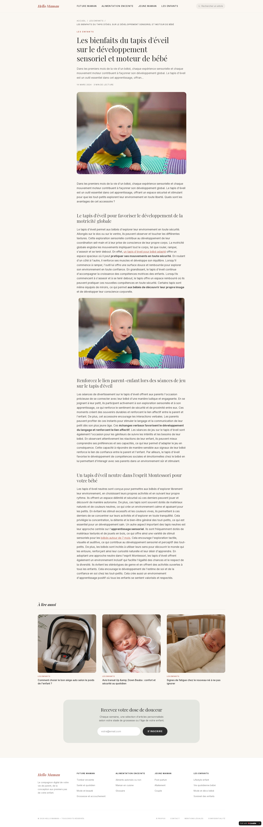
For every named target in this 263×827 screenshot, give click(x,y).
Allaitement (160, 785)
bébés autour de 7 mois (115, 537)
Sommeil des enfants (204, 796)
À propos (160, 818)
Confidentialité (216, 818)
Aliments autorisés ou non (128, 779)
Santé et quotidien (86, 785)
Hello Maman (48, 6)
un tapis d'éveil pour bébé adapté (145, 251)
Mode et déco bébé (204, 790)
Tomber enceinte (85, 779)
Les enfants (169, 6)
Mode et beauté (85, 790)
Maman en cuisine (125, 785)
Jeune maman (147, 6)
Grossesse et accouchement (91, 796)
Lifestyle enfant (201, 779)
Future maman (87, 6)
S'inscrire (155, 731)
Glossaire (120, 790)
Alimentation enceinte (117, 6)
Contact (175, 818)
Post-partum (161, 779)
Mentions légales (194, 818)
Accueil (81, 21)
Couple (158, 790)
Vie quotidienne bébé (205, 785)
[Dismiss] (259, 823)
